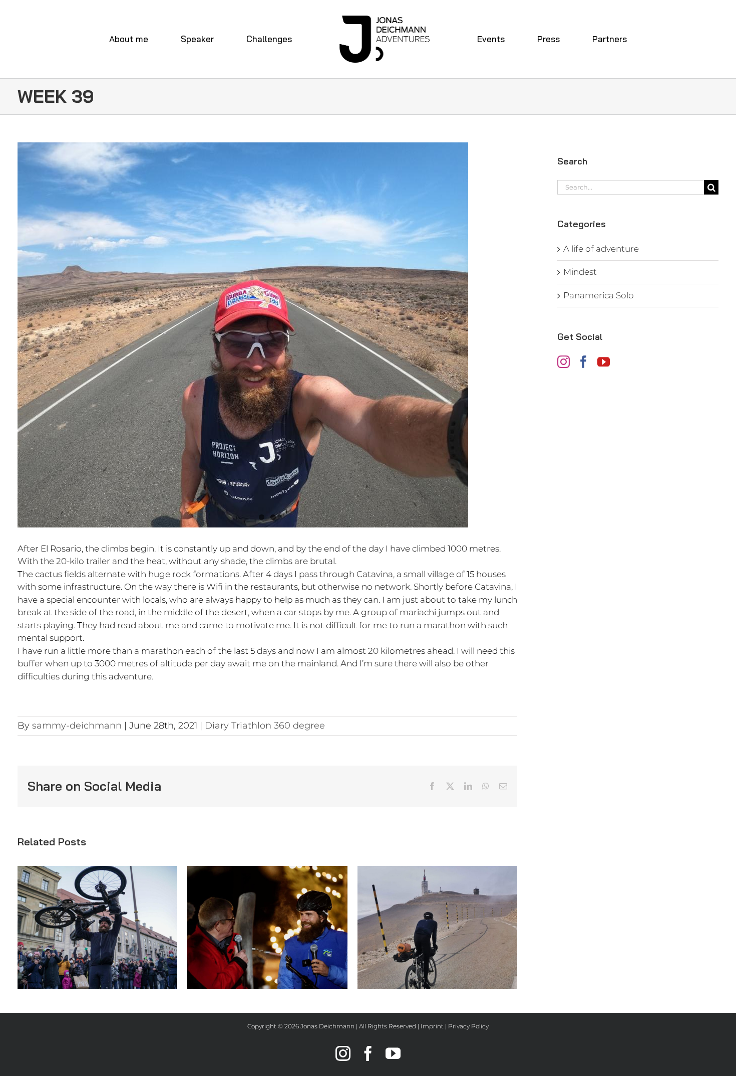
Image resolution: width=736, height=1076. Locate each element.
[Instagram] (563, 361)
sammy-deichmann (77, 725)
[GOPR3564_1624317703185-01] (267, 334)
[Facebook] (583, 361)
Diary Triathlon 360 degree (265, 725)
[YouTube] (603, 361)
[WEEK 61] (267, 927)
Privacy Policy (468, 1026)
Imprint (432, 1026)
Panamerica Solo (598, 295)
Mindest (580, 272)
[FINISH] (97, 927)
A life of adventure (601, 249)
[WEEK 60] (437, 927)
